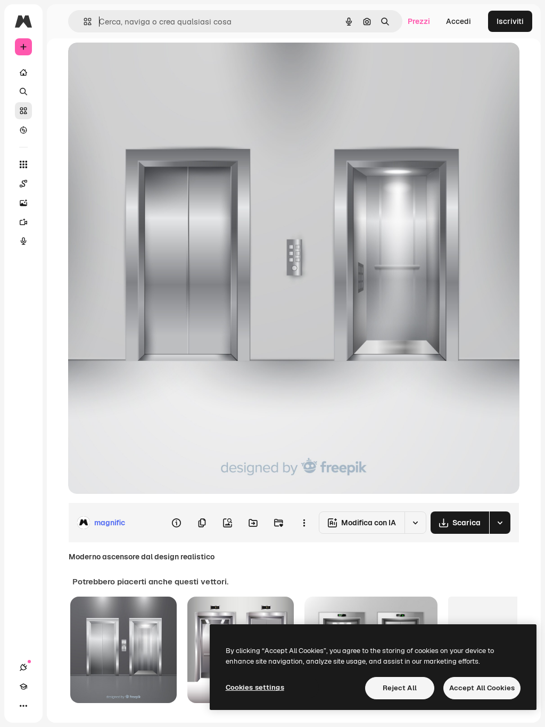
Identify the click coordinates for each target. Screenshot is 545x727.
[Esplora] (23, 129)
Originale (138, 62)
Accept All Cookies (482, 687)
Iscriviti (510, 21)
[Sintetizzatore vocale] (23, 241)
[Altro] (23, 705)
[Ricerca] (23, 91)
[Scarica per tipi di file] (499, 522)
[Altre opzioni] (304, 522)
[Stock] (23, 110)
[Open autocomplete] (83, 22)
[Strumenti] (23, 164)
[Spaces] (23, 183)
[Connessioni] (23, 667)
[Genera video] (23, 221)
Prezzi (419, 21)
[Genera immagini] (23, 202)
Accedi (458, 21)
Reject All (400, 687)
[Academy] (23, 686)
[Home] (23, 72)
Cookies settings (255, 687)
